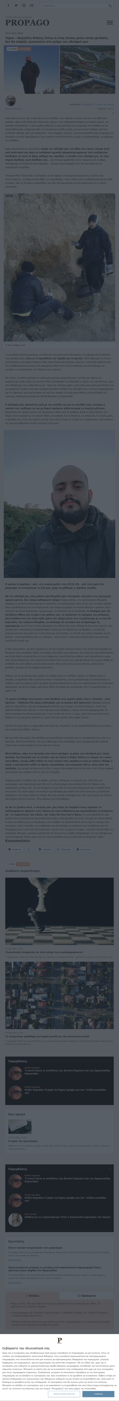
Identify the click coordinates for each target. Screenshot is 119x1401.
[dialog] (59, 1367)
